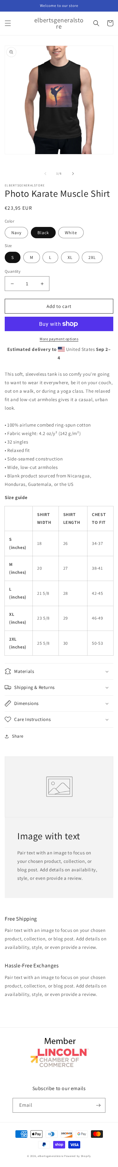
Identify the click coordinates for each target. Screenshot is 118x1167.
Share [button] (18, 736)
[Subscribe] (98, 1105)
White (71, 232)
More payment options (59, 338)
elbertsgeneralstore (50, 1156)
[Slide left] (45, 173)
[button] (8, 23)
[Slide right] (73, 173)
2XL (92, 257)
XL (70, 257)
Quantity (12, 271)
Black (43, 232)
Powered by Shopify (77, 1156)
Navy (16, 232)
